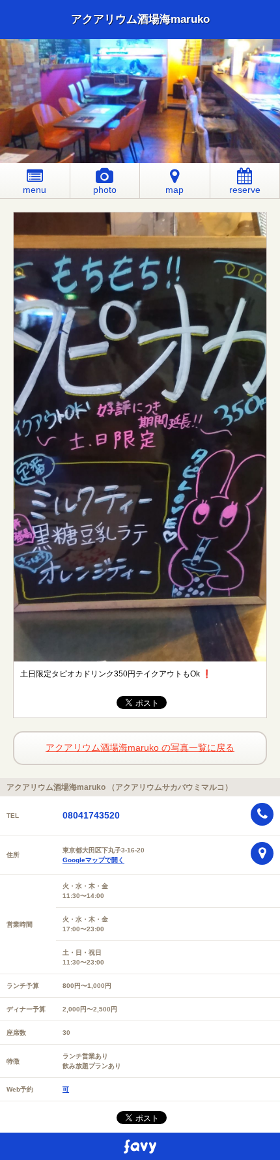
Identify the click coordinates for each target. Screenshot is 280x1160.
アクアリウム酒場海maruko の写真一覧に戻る (140, 747)
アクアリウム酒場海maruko (140, 19)
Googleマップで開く (93, 859)
